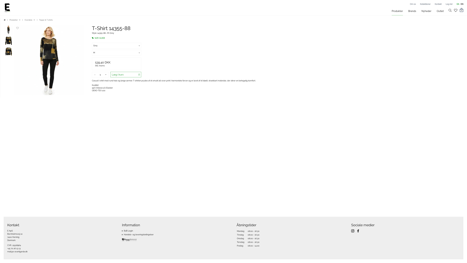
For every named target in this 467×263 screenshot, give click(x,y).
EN (462, 4)
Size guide (99, 38)
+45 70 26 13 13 (14, 248)
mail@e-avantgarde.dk (17, 251)
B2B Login (128, 231)
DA (458, 4)
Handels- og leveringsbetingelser (139, 234)
